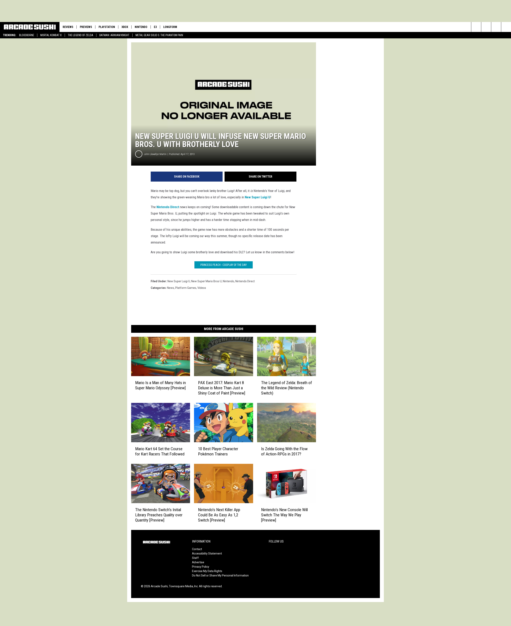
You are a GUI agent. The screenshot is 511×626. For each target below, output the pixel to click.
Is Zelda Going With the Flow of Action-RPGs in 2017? (284, 451)
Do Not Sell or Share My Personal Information (220, 575)
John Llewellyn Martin (155, 154)
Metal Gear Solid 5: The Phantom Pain (159, 35)
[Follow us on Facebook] (496, 27)
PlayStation (107, 27)
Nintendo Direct (167, 207)
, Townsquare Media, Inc (183, 586)
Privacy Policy (200, 566)
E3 (155, 27)
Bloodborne (26, 35)
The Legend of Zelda (80, 35)
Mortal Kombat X (51, 35)
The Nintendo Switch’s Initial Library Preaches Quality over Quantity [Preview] (158, 515)
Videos (201, 287)
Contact (197, 549)
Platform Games (185, 287)
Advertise (198, 562)
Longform (170, 27)
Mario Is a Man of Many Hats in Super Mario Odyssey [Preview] (160, 385)
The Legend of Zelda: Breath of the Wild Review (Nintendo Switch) (286, 387)
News (170, 287)
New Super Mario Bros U (206, 281)
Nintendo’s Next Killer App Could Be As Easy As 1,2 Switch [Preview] (219, 515)
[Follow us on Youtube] (486, 27)
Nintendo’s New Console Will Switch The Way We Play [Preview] (284, 515)
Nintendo (141, 27)
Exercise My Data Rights (207, 571)
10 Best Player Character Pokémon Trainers (218, 451)
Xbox (125, 27)
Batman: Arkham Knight (114, 35)
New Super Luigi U (257, 197)
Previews (86, 27)
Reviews (68, 27)
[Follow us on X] (506, 27)
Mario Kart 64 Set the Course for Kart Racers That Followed (159, 451)
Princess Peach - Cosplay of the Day (223, 264)
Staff (195, 557)
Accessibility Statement (207, 553)
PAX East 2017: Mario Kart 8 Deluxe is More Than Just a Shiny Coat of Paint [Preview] (221, 387)
